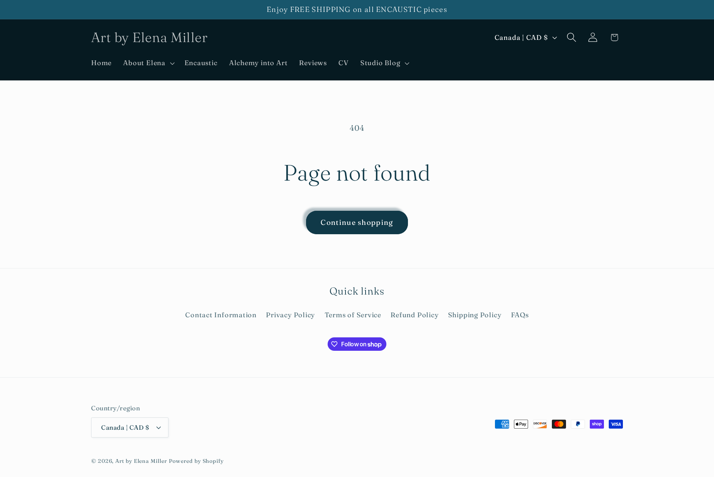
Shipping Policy (475, 315)
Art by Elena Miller (141, 460)
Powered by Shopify (196, 460)
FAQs (520, 315)
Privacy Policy (290, 315)
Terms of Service (353, 315)
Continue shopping (357, 222)
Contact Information (221, 315)
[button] (148, 63)
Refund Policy (414, 315)
